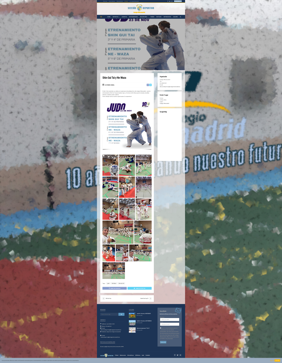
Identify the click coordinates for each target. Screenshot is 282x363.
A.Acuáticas (130, 355)
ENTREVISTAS (167, 17)
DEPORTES (115, 17)
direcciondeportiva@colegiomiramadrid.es (111, 330)
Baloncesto (123, 355)
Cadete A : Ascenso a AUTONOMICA (144, 321)
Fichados (126, 1)
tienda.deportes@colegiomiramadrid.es (110, 337)
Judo (143, 355)
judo (108, 283)
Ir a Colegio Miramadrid (134, 1)
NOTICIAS (158, 17)
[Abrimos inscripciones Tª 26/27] (132, 330)
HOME (108, 17)
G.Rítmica (137, 355)
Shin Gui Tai (121, 283)
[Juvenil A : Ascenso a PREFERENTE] (132, 315)
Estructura (105, 1)
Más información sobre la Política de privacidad (169, 337)
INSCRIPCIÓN (143, 17)
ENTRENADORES (133, 17)
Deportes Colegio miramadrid (114, 331)
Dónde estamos (112, 1)
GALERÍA (175, 17)
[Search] (180, 17)
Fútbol (116, 355)
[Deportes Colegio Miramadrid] (141, 8)
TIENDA (152, 17)
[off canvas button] (101, 17)
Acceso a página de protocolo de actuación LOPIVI (112, 346)
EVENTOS (124, 17)
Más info (272, 360)
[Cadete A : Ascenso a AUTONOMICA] (132, 322)
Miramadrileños (120, 1)
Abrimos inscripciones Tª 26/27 (143, 328)
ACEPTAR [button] (277, 360)
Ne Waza (114, 283)
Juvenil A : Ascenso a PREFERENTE (144, 313)
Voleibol (148, 355)
